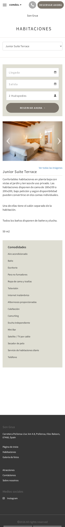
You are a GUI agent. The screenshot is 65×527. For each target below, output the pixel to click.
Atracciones (9, 470)
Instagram (12, 498)
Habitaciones (9, 452)
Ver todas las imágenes (50, 167)
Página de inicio (10, 446)
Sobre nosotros (11, 480)
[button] (7, 141)
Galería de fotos (11, 457)
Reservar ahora (31, 107)
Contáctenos (9, 475)
